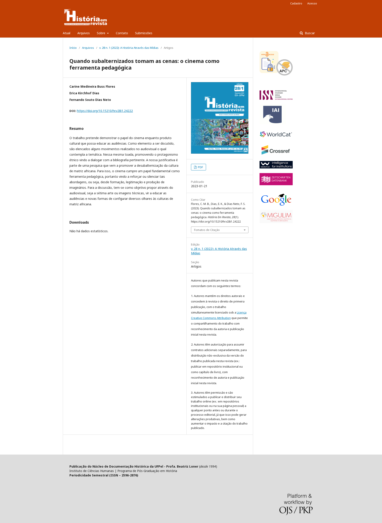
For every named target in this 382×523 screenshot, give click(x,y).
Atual (66, 33)
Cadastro (296, 3)
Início (73, 48)
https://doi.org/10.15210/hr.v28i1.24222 (105, 111)
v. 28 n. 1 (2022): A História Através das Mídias (129, 48)
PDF (200, 167)
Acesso (312, 3)
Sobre (101, 33)
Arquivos (83, 33)
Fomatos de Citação (207, 230)
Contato (122, 33)
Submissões (143, 33)
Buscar (309, 33)
